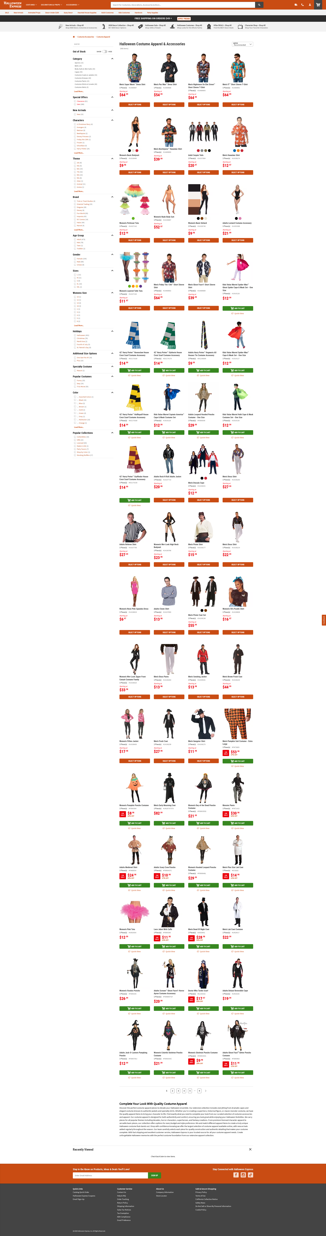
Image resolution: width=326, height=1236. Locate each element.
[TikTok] (250, 1175)
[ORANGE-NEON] (133, 286)
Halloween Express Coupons (84, 1196)
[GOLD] (205, 150)
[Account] (310, 5)
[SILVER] (201, 150)
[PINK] (240, 218)
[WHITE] (140, 150)
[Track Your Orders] (296, 5)
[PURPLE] (140, 286)
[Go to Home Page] (74, 37)
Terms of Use (200, 1196)
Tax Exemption (123, 1213)
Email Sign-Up (78, 1199)
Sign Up (154, 1175)
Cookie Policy (200, 1210)
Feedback (324, 620)
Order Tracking (123, 1199)
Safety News (200, 1203)
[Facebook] (236, 1175)
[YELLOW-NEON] (136, 286)
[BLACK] (129, 150)
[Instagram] (243, 1175)
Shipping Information (125, 1206)
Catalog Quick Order (81, 1192)
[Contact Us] (302, 5)
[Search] (259, 5)
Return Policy (122, 1203)
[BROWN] (201, 218)
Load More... (79, 91)
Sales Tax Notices (124, 1210)
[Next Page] (205, 1091)
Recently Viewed (83, 1149)
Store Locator (161, 1196)
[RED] (136, 150)
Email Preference (124, 1220)
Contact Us (121, 1192)
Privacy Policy (201, 1192)
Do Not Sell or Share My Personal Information (213, 1206)
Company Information (165, 1192)
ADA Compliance (123, 1217)
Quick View (239, 313)
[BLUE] (234, 150)
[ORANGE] (238, 150)
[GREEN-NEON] (133, 218)
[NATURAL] (133, 150)
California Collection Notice (206, 1199)
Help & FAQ (121, 1196)
